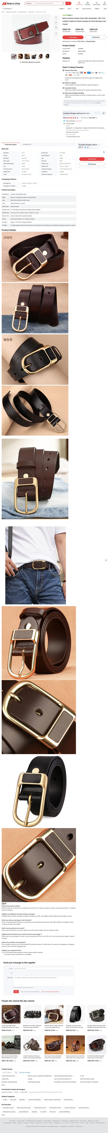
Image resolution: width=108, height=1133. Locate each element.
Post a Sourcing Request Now (50, 991)
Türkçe (86, 1122)
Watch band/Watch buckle (87, 1079)
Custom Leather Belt (69, 1108)
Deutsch (51, 1122)
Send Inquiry (73, 37)
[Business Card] (104, 152)
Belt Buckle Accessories (9, 1112)
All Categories (7, 8)
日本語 (72, 1122)
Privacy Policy (79, 1126)
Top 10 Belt (43, 1112)
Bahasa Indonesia (101, 1122)
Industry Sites (65, 1120)
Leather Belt (31, 12)
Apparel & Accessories (11, 12)
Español (20, 1122)
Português (26, 1122)
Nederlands (57, 1122)
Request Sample (90, 41)
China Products (21, 1120)
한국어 (67, 1122)
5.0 (80, 147)
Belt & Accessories (22, 12)
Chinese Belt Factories (55, 1108)
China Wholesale (47, 1120)
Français (32, 1122)
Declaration (71, 1126)
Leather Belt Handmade (40, 12)
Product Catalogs (25, 1072)
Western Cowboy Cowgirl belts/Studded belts (40, 1076)
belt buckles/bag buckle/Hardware (63, 1076)
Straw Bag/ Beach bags (34, 1082)
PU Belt (5, 1099)
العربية (63, 1122)
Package (30, 1079)
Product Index (83, 1120)
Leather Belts (5, 1079)
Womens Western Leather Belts (52, 1099)
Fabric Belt (13, 1099)
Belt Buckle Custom (84, 1108)
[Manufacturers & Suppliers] (11, 3)
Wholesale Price (56, 1120)
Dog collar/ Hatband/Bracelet (9, 1082)
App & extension (86, 8)
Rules (105, 8)
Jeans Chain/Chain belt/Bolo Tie (62, 1079)
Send (16, 991)
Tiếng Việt (92, 1122)
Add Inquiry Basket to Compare (31, 62)
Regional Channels (74, 1120)
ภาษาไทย (81, 1122)
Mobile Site (90, 1120)
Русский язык (39, 1122)
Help (77, 8)
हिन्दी (77, 1122)
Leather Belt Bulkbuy (64, 1112)
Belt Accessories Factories (24, 1108)
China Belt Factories (8, 1108)
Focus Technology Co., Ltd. (43, 1126)
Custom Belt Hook (23, 1112)
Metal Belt (22, 1099)
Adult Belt (34, 1112)
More (3, 1115)
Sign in (104, 4)
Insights (96, 1120)
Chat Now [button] (97, 37)
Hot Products (13, 1120)
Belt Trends (53, 1112)
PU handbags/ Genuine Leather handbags (65, 1082)
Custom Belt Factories (40, 1108)
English (14, 1122)
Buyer (69, 8)
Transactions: (89, 118)
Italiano (45, 1122)
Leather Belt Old (68, 1099)
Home (3, 12)
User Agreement (63, 1126)
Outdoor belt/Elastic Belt (8, 1076)
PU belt (82, 1076)
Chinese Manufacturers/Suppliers (34, 1120)
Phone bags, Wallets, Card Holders (89, 1082)
